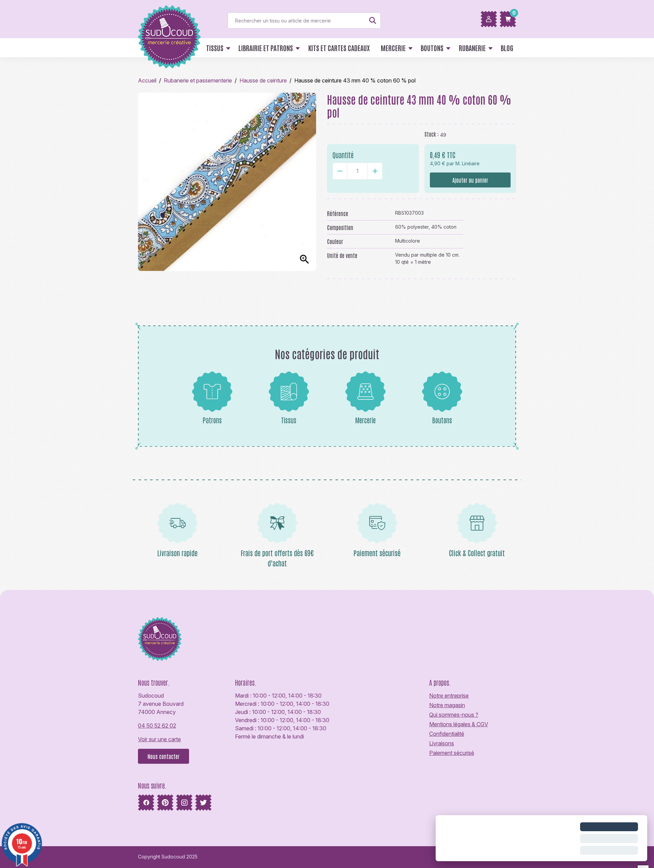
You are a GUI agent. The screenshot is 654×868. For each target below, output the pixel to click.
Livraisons (441, 743)
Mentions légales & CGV (458, 724)
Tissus (288, 419)
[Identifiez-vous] (489, 19)
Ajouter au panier (470, 180)
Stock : (431, 134)
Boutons (442, 419)
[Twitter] (203, 802)
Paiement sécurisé (451, 752)
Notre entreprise (449, 695)
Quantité (343, 154)
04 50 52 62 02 (157, 725)
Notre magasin (447, 705)
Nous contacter (163, 756)
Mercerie (365, 419)
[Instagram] (184, 802)
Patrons (212, 419)
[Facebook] (146, 802)
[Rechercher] (372, 20)
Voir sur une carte (159, 739)
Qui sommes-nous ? (453, 714)
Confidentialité (446, 733)
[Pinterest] (165, 802)
